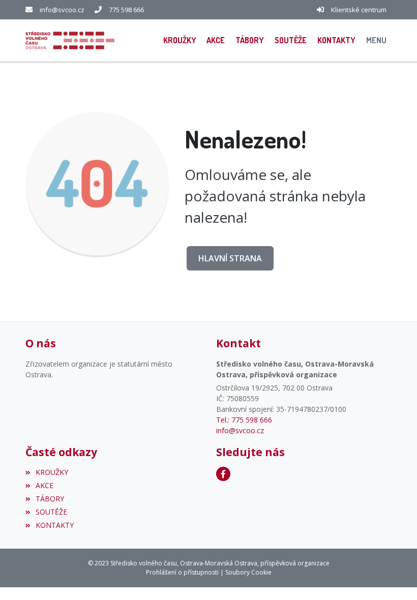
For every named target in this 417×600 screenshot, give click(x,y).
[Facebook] (223, 474)
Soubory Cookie (248, 572)
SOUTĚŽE (51, 512)
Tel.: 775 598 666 (244, 420)
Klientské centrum (358, 9)
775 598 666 (126, 9)
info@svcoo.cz (62, 9)
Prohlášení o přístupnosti (182, 572)
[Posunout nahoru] (394, 577)
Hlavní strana (230, 258)
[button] (376, 40)
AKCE (44, 485)
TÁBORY (50, 498)
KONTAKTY (55, 525)
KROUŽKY (52, 472)
